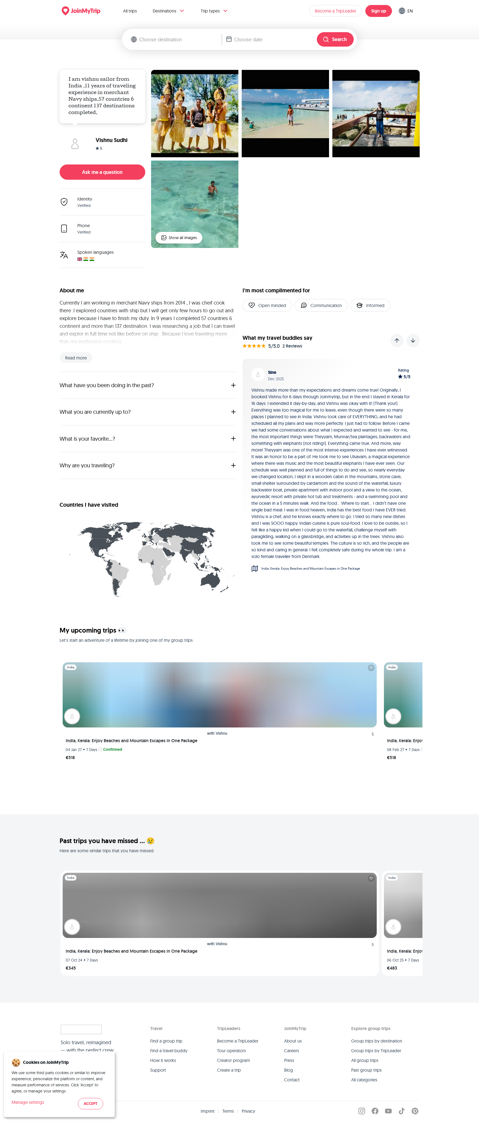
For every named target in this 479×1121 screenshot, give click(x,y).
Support (158, 1070)
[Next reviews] (413, 340)
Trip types (210, 11)
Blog (288, 1070)
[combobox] (180, 39)
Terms (228, 1111)
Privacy (248, 1111)
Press (289, 1060)
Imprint (208, 1111)
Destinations (164, 11)
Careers (291, 1050)
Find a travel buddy (168, 1050)
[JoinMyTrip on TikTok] (401, 1111)
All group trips (364, 1060)
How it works (163, 1060)
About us (293, 1041)
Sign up (378, 11)
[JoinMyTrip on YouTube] (388, 1111)
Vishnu (221, 733)
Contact (292, 1079)
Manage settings (28, 1102)
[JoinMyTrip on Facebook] (375, 1111)
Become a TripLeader (335, 11)
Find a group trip (166, 1041)
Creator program (233, 1060)
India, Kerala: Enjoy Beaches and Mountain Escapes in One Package (131, 741)
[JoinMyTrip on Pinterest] (415, 1111)
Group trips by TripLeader (376, 1050)
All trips (130, 11)
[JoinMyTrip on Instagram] (361, 1111)
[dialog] (59, 1084)
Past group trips (366, 1070)
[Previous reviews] (397, 340)
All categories (364, 1079)
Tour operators (231, 1050)
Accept (90, 1103)
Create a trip (229, 1070)
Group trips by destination (376, 1041)
